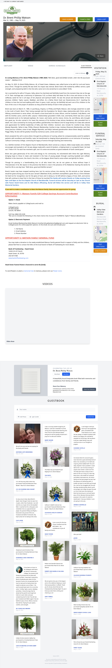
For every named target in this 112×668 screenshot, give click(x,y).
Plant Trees (100, 124)
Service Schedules (57, 66)
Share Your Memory (89, 389)
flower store (57, 271)
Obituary (8, 66)
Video (30, 66)
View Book (57, 374)
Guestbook (86, 66)
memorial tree (29, 271)
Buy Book (66, 374)
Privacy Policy (51, 660)
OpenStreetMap (57, 663)
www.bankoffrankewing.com (18, 258)
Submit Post (90, 417)
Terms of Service (60, 660)
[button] (100, 103)
